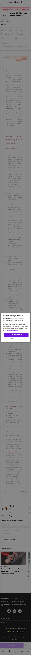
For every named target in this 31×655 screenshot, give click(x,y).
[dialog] (15, 327)
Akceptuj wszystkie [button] (16, 334)
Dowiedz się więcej (12, 330)
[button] (15, 339)
